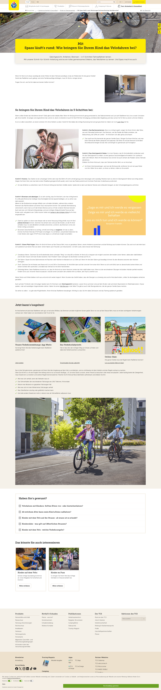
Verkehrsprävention (74, 617)
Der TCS (98, 614)
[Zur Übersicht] (119, 10)
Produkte (61, 6)
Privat (27, 2)
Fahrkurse (18, 631)
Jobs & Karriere (100, 620)
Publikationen (74, 614)
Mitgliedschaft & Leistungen (39, 6)
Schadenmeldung (47, 623)
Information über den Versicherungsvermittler (22, 645)
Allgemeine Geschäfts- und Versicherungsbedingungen (24, 641)
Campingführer (73, 623)
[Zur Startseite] (14, 5)
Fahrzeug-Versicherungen (23, 623)
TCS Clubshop (99, 660)
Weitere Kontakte (47, 626)
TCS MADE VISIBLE (101, 669)
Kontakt (129, 2)
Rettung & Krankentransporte (104, 626)
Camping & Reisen (104, 6)
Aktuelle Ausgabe (56, 660)
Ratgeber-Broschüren (75, 620)
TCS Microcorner (100, 666)
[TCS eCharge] (71, 666)
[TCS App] (71, 660)
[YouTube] (34, 668)
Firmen (33, 2)
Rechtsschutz (19, 626)
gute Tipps (120, 122)
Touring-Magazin (73, 628)
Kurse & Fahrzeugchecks (80, 6)
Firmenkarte (19, 637)
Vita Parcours (64, 286)
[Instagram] (24, 668)
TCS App (78, 660)
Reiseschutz (19, 620)
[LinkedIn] (27, 668)
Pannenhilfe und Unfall (22, 617)
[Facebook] (16, 668)
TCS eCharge (79, 666)
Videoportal (72, 626)
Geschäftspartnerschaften (103, 631)
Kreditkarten (19, 628)
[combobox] (133, 619)
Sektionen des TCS (129, 614)
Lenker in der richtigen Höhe (59, 212)
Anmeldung (19, 660)
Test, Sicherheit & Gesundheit (131, 6)
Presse (97, 634)
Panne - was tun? (47, 617)
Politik (97, 628)
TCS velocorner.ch (101, 663)
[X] (20, 668)
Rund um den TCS (100, 617)
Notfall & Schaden (140, 2)
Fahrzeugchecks (20, 634)
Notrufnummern (47, 620)
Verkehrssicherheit (101, 623)
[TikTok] (31, 668)
